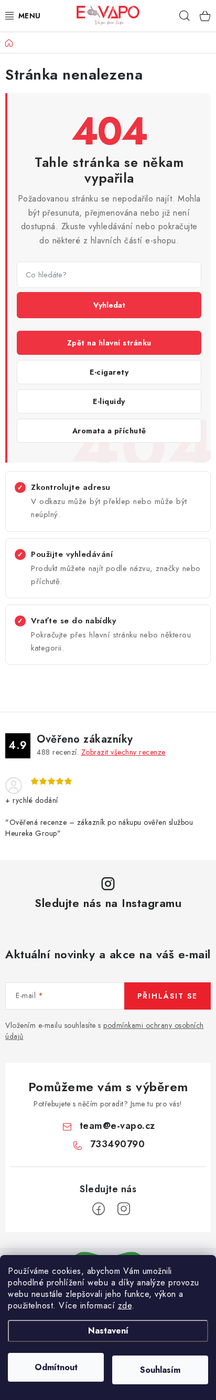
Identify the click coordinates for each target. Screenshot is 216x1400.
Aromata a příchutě (109, 430)
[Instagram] (123, 1209)
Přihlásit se (167, 996)
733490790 (117, 1144)
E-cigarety (109, 372)
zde (125, 1306)
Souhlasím (160, 1370)
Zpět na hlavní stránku (109, 343)
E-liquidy (109, 401)
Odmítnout (56, 1367)
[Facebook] (98, 1209)
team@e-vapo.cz (117, 1126)
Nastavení (108, 1331)
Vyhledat (109, 305)
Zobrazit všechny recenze (123, 752)
